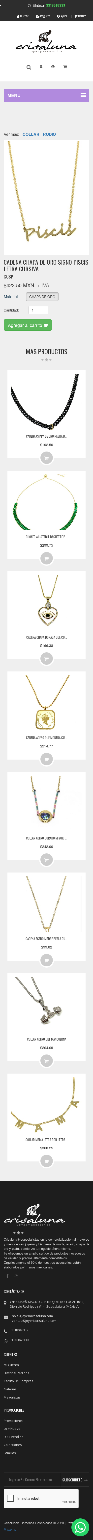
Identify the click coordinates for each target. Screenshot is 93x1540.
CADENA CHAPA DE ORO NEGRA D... (46, 436)
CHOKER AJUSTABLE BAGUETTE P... (46, 536)
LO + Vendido (14, 1437)
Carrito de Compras (18, 1381)
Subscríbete (72, 1479)
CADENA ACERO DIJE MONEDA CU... (46, 737)
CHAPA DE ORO (42, 296)
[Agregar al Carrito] (46, 457)
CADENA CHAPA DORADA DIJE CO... (46, 637)
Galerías (10, 1389)
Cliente (24, 15)
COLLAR (31, 134)
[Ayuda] (53, 66)
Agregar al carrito (25, 325)
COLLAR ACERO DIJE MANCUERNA (46, 1039)
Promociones (14, 1420)
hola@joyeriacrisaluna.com (32, 1316)
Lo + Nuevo (12, 1428)
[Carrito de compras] (65, 66)
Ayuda (63, 15)
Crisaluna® (18, 1301)
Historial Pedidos (16, 1373)
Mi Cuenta (11, 1365)
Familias (10, 1453)
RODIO (49, 134)
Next (81, 187)
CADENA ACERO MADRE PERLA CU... (46, 938)
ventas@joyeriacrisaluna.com (34, 1320)
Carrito (81, 15)
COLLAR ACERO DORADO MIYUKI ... (46, 838)
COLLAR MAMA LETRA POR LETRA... (46, 1139)
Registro (44, 15)
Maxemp (10, 1529)
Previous (12, 187)
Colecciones (13, 1444)
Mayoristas (12, 1397)
